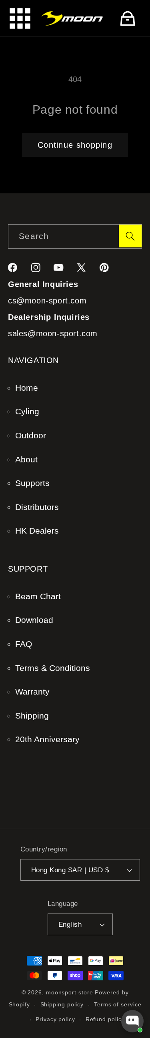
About (26, 459)
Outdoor (30, 435)
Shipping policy (62, 1004)
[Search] (130, 236)
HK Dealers (37, 530)
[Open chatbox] (132, 1021)
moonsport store (69, 992)
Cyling (27, 411)
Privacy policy (55, 1019)
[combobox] (75, 236)
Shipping (32, 715)
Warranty (32, 691)
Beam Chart (38, 596)
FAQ (23, 643)
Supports (32, 483)
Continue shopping (75, 145)
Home (26, 387)
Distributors (37, 507)
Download (34, 619)
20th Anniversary (47, 739)
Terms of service (118, 1004)
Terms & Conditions (52, 668)
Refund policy (105, 1019)
